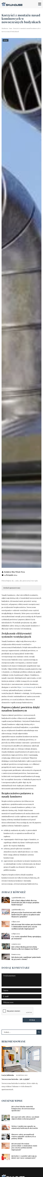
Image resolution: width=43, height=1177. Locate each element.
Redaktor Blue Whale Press (14, 572)
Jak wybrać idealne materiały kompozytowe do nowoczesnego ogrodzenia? (23, 1109)
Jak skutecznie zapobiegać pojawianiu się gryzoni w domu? (26, 958)
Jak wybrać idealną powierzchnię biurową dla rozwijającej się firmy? (25, 948)
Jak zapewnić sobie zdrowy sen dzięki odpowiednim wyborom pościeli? (25, 1118)
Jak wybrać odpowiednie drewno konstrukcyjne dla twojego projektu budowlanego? (25, 902)
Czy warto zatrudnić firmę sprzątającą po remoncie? (26, 937)
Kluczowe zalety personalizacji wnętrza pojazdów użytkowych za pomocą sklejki (23, 1136)
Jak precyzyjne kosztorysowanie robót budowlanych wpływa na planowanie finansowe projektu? (26, 914)
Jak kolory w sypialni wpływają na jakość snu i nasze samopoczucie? (24, 1157)
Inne (5, 40)
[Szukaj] (38, 1032)
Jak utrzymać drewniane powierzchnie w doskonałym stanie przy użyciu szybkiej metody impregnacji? (26, 926)
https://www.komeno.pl (26, 687)
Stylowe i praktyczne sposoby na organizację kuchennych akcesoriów (24, 1127)
